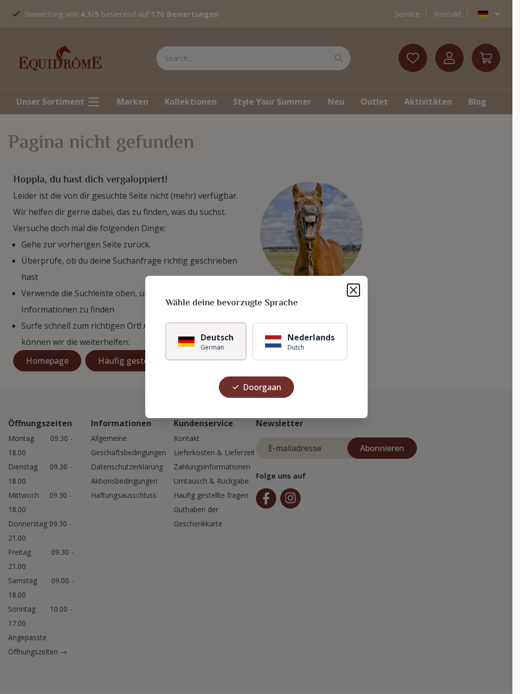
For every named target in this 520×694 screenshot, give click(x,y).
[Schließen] (353, 290)
